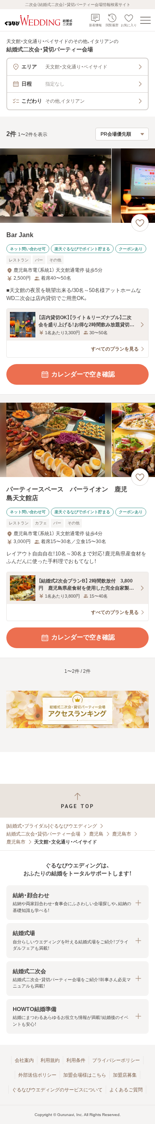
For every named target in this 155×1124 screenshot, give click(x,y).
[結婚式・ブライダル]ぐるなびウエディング (51, 826)
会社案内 (24, 1060)
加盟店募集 (125, 1075)
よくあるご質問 (126, 1090)
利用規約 (50, 1060)
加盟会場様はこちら (84, 1075)
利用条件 (75, 1060)
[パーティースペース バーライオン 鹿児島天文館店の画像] (77, 440)
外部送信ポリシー (37, 1075)
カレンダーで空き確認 (83, 374)
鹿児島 (96, 834)
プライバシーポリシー (116, 1060)
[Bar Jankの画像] (77, 185)
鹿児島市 (121, 834)
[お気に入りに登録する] (140, 223)
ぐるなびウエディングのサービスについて (57, 1090)
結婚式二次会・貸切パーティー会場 (43, 834)
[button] (77, 902)
